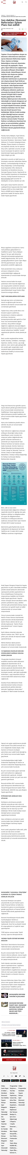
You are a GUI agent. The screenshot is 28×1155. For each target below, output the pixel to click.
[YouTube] (16, 1076)
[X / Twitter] (7, 1076)
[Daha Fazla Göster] (25, 29)
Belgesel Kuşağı (14, 1107)
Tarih (3, 1119)
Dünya (3, 1102)
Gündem (4, 1093)
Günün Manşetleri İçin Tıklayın (14, 1059)
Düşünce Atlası (14, 1088)
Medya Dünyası (14, 1114)
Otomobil (4, 1114)
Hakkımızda (14, 1148)
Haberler (3, 15)
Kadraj (12, 1093)
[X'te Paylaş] (19, 29)
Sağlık (3, 1121)
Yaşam (3, 1100)
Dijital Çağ (13, 1119)
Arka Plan (13, 1100)
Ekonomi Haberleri (10, 15)
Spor (2, 1105)
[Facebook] (3, 1076)
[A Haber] (14, 2)
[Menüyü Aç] (26, 2)
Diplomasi (13, 1110)
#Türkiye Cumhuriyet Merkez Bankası (11, 1025)
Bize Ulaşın (13, 1131)
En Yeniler (4, 1129)
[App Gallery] (22, 1054)
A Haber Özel (5, 1091)
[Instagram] (12, 1076)
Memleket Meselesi (14, 1102)
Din (2, 1117)
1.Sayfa (12, 1124)
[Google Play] (15, 1054)
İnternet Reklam (14, 1126)
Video (3, 1086)
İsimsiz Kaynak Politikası (14, 1153)
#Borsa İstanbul (6, 1022)
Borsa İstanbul (5, 179)
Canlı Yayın (4, 1088)
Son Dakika (5, 1098)
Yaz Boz (12, 1091)
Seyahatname (14, 1105)
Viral (2, 1110)
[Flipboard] (20, 1076)
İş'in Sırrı (13, 1117)
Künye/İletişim (14, 1134)
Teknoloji (4, 1112)
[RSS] (24, 1076)
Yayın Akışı (13, 1143)
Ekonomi (4, 1095)
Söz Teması (13, 1112)
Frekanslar (13, 1138)
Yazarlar (4, 1124)
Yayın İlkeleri (14, 1150)
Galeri (3, 1126)
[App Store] (7, 1054)
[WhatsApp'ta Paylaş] (22, 29)
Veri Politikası (14, 1136)
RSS (11, 1129)
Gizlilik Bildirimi (14, 1145)
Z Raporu (13, 1121)
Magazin (4, 1107)
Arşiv (11, 1141)
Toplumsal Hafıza (14, 1095)
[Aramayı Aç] (22, 2)
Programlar (13, 1086)
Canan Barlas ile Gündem (14, 1098)
